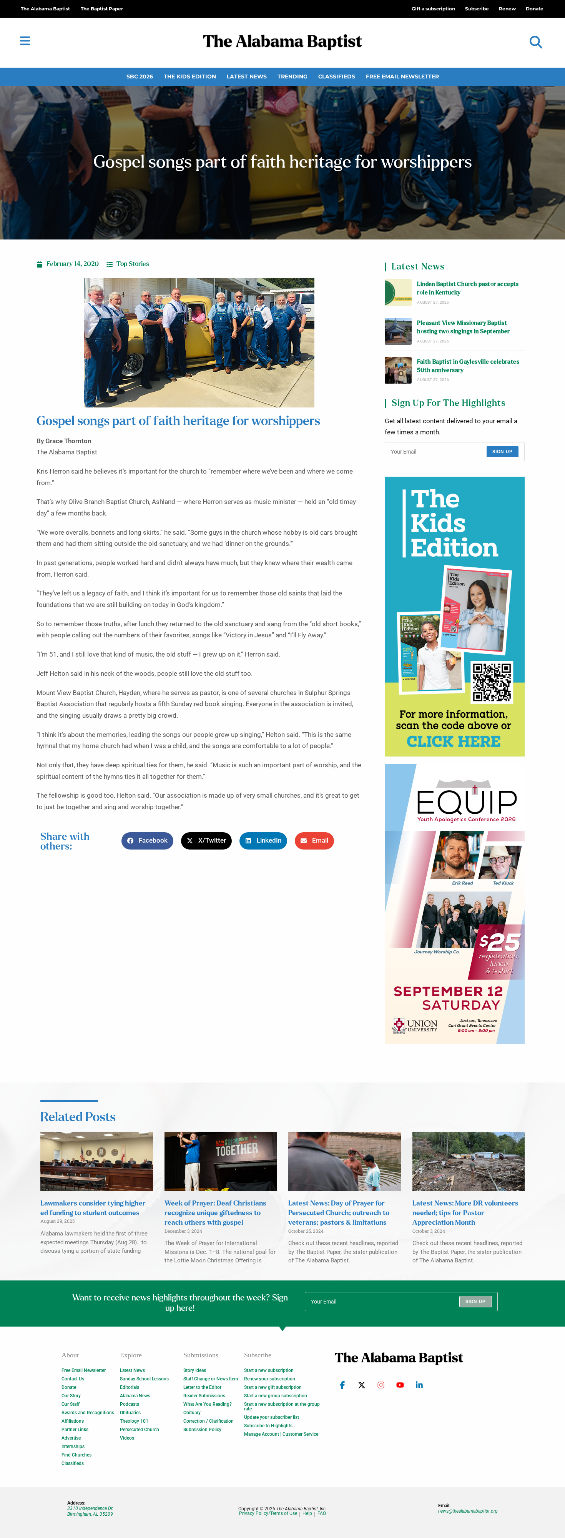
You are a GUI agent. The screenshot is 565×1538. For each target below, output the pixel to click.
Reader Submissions (204, 1395)
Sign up (502, 451)
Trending (292, 76)
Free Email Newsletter (402, 76)
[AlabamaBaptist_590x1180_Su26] (455, 904)
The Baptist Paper (102, 9)
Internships (73, 1446)
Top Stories (132, 264)
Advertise (71, 1438)
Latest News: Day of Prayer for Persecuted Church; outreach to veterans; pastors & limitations (338, 1213)
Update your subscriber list (271, 1417)
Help (307, 1513)
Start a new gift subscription (273, 1387)
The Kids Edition (190, 76)
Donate (68, 1387)
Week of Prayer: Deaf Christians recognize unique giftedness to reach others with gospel (215, 1213)
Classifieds (336, 76)
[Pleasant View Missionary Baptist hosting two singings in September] (398, 331)
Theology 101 (134, 1421)
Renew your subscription (269, 1379)
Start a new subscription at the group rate (282, 1407)
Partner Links (74, 1429)
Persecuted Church (139, 1429)
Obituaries (130, 1412)
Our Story (71, 1395)
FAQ (321, 1513)
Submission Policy (202, 1429)
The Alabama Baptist (45, 9)
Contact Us (72, 1379)
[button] (536, 42)
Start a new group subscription (275, 1395)
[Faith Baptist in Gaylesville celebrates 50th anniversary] (398, 370)
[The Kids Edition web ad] (455, 617)
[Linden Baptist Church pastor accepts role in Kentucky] (398, 292)
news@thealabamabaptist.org (468, 1511)
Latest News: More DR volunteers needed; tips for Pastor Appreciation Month (465, 1213)
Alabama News (135, 1395)
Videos (127, 1438)
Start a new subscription (269, 1370)
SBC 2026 (139, 76)
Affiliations (72, 1421)
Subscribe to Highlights (268, 1425)
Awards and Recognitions (87, 1412)
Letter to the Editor (202, 1387)
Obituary (192, 1412)
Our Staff (70, 1404)
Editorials (129, 1387)
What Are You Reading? (207, 1404)
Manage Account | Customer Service (281, 1434)
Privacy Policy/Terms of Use (268, 1513)
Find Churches (76, 1455)
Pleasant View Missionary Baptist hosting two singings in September (463, 327)
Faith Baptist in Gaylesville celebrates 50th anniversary (468, 366)
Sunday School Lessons (144, 1379)
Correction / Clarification (208, 1421)
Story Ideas (194, 1370)
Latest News (247, 76)
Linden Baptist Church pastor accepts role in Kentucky (467, 288)
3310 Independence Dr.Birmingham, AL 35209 (90, 1511)
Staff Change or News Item (210, 1379)
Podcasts (129, 1404)
